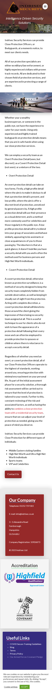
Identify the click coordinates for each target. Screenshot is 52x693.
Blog (12, 647)
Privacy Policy (16, 653)
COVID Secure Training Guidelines (25, 644)
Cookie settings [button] (11, 687)
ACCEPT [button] (24, 687)
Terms (13, 650)
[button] (45, 6)
